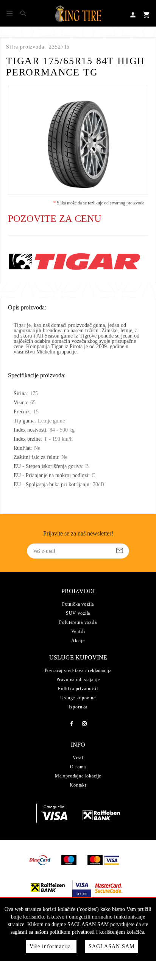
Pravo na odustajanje (78, 679)
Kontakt (78, 785)
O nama (78, 766)
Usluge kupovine (78, 697)
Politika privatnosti (78, 688)
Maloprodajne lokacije (78, 776)
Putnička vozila (78, 604)
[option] (78, 140)
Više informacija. (51, 946)
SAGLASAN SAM (111, 946)
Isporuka (78, 707)
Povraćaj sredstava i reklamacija (78, 670)
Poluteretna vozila (78, 622)
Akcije (78, 640)
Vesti (78, 757)
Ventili (78, 631)
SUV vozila (78, 613)
